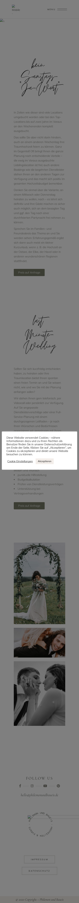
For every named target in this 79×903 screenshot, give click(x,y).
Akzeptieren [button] (44, 461)
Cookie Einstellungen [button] (20, 461)
